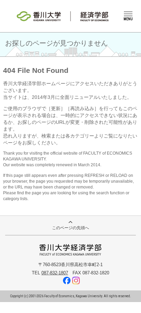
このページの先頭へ (70, 227)
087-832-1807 (54, 272)
